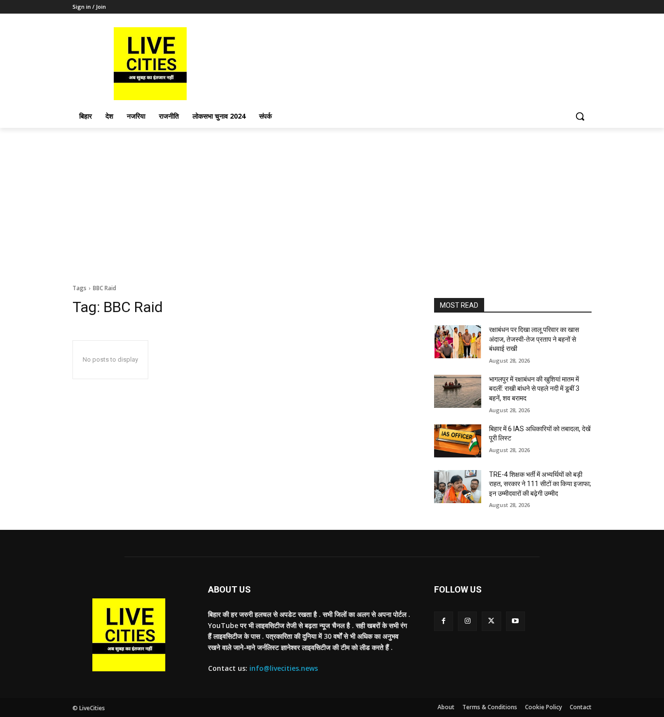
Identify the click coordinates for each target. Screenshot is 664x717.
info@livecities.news (283, 668)
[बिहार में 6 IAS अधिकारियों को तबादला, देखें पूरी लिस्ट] (457, 440)
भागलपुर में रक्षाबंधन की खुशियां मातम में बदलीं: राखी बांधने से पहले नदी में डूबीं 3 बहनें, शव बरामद (534, 388)
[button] (580, 116)
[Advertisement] (332, 201)
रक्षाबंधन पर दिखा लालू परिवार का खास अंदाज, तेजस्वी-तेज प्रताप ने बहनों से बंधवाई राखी (534, 339)
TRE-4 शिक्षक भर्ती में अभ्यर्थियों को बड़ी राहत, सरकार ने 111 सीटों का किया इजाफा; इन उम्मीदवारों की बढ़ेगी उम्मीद (540, 484)
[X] (491, 621)
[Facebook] (443, 621)
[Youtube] (515, 621)
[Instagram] (467, 621)
